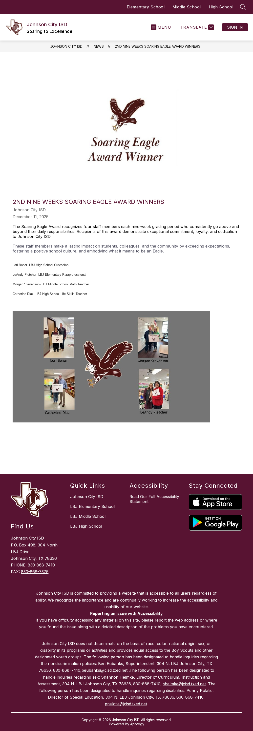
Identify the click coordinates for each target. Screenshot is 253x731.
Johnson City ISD (66, 46)
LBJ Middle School (87, 516)
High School (221, 6)
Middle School (186, 6)
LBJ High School (86, 526)
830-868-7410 (41, 565)
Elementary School (146, 6)
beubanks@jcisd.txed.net (104, 670)
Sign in (235, 27)
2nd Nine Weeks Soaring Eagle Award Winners (157, 46)
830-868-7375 (34, 571)
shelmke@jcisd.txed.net (184, 683)
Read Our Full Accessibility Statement (154, 499)
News (99, 46)
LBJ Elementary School (92, 506)
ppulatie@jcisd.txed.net (126, 703)
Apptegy (137, 724)
